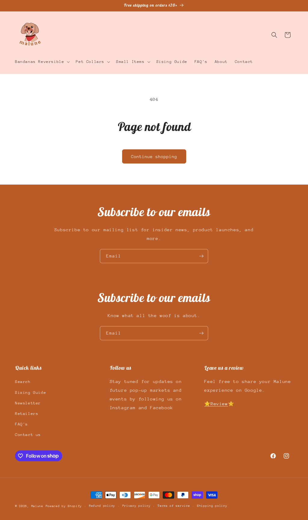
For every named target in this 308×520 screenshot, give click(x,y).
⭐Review (216, 403)
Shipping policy (212, 506)
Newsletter (28, 403)
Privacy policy (136, 506)
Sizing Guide (30, 392)
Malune (37, 506)
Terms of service (174, 506)
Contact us (28, 434)
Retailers (26, 413)
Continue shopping (154, 156)
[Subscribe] (201, 256)
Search (23, 381)
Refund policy (102, 506)
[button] (41, 61)
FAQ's (21, 424)
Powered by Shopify (64, 506)
